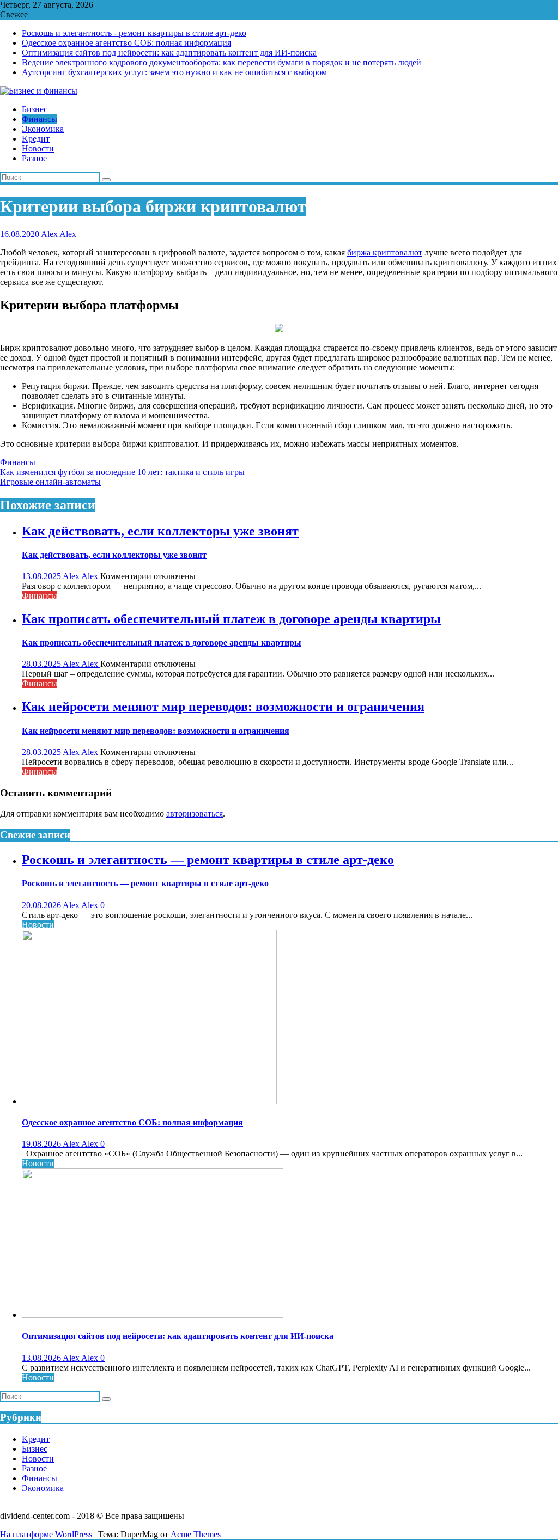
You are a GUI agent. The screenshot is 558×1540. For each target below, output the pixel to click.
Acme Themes (196, 1534)
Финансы (17, 462)
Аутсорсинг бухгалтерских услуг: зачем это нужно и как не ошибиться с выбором (174, 72)
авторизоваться (194, 813)
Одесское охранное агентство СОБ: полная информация (126, 42)
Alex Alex (58, 234)
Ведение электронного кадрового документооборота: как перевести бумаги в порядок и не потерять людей (221, 62)
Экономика (43, 1488)
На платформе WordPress (46, 1534)
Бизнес (34, 1448)
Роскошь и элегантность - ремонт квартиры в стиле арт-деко (134, 33)
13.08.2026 (42, 1357)
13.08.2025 (42, 576)
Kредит (36, 1439)
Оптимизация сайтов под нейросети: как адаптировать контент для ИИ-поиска (169, 52)
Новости (38, 924)
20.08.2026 (42, 905)
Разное (34, 1468)
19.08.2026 (42, 1143)
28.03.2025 (42, 663)
